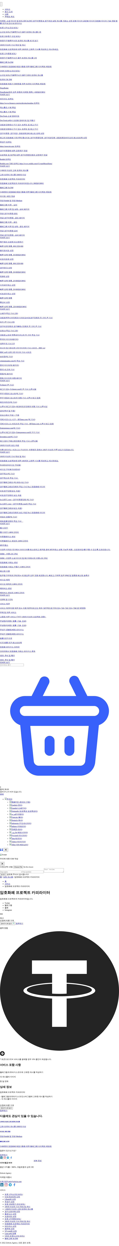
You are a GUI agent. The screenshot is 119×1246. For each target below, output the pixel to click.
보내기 (3, 874)
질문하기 (19, 923)
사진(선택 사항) (6, 867)
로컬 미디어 (78, 21)
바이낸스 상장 (10, 1226)
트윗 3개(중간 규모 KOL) (15, 1204)
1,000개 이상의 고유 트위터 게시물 (19, 1209)
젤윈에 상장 (9, 1229)
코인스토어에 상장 (12, 1212)
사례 (6, 14)
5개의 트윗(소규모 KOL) (15, 1236)
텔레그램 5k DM (11, 1238)
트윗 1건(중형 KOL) (13, 1219)
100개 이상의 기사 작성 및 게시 (17, 1207)
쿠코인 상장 (9, 1202)
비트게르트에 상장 (12, 1197)
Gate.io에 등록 (10, 1234)
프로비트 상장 (10, 1216)
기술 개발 (111, 21)
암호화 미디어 (101, 21)
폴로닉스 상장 (10, 1214)
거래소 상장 (68, 21)
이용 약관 (4, 1182)
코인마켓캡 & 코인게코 (42, 21)
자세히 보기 (5, 95)
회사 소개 (9, 12)
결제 (2, 794)
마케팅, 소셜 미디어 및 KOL (11, 21)
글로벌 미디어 (89, 21)
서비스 (7, 9)
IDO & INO (28, 21)
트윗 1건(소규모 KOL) (14, 1194)
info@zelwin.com (14, 1182)
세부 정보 (38, 1161)
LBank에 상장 (10, 1199)
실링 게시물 (57, 21)
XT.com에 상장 (11, 1231)
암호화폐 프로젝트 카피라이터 (17, 1224)
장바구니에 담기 (6, 923)
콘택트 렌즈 (9, 17)
